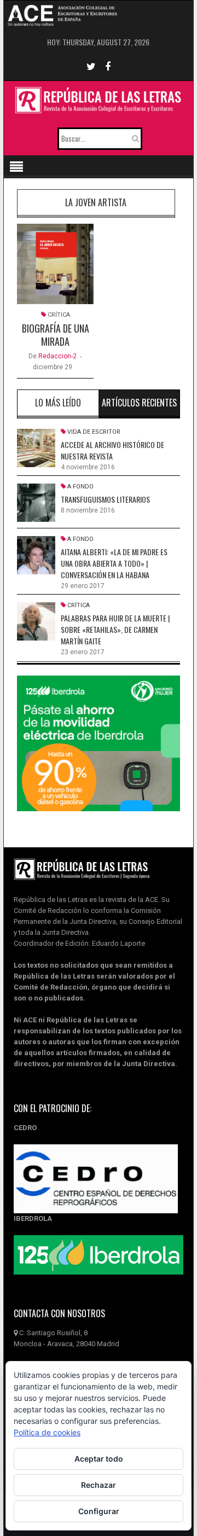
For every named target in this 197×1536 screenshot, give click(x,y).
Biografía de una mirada (55, 334)
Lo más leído (58, 402)
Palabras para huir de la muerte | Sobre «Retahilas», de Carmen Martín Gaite (115, 629)
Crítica (59, 314)
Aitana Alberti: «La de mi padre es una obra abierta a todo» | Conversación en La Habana (114, 563)
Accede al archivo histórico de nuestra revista (112, 450)
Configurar (98, 1511)
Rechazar (98, 1485)
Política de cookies (47, 1432)
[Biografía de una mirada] (55, 264)
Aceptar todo (98, 1458)
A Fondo (80, 486)
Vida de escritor (93, 431)
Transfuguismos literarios (105, 499)
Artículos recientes (139, 402)
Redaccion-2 (57, 356)
